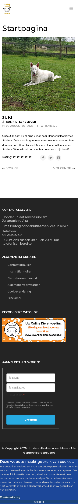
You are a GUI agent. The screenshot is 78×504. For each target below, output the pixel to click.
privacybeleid (19, 405)
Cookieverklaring (16, 291)
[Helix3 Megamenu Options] (71, 8)
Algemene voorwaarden (21, 285)
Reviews (51, 125)
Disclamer (11, 298)
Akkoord (39, 501)
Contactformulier (16, 265)
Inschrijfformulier (16, 271)
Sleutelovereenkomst (19, 278)
